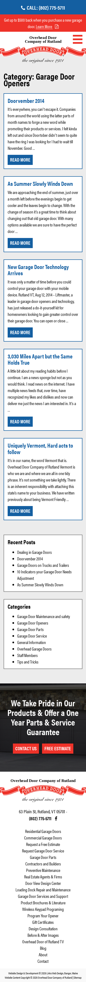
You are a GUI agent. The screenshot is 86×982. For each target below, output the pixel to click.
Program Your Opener (43, 916)
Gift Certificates (43, 922)
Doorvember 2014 (26, 100)
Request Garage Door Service (43, 851)
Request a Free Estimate (43, 844)
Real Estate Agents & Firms (43, 877)
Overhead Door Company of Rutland (43, 40)
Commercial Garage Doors (43, 838)
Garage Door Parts (30, 629)
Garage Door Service (32, 636)
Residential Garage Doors (43, 831)
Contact (43, 961)
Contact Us (26, 748)
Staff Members (27, 655)
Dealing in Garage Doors (34, 552)
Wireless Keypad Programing (43, 909)
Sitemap (77, 977)
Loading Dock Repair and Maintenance (43, 890)
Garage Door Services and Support (43, 896)
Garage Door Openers (32, 623)
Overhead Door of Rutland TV (43, 941)
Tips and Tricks (27, 662)
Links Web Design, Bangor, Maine (62, 973)
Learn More (44, 26)
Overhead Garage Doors (34, 649)
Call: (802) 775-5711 (46, 7)
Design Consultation (43, 929)
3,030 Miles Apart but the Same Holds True (40, 359)
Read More (20, 159)
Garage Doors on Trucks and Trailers (43, 565)
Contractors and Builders (43, 864)
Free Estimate (57, 748)
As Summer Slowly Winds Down (40, 183)
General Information (31, 642)
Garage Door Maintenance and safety (43, 616)
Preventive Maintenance (43, 870)
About (43, 954)
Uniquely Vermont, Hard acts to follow (40, 448)
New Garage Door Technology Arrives (38, 270)
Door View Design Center (43, 883)
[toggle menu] (77, 39)
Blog (43, 948)
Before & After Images (43, 935)
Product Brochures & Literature (43, 903)
